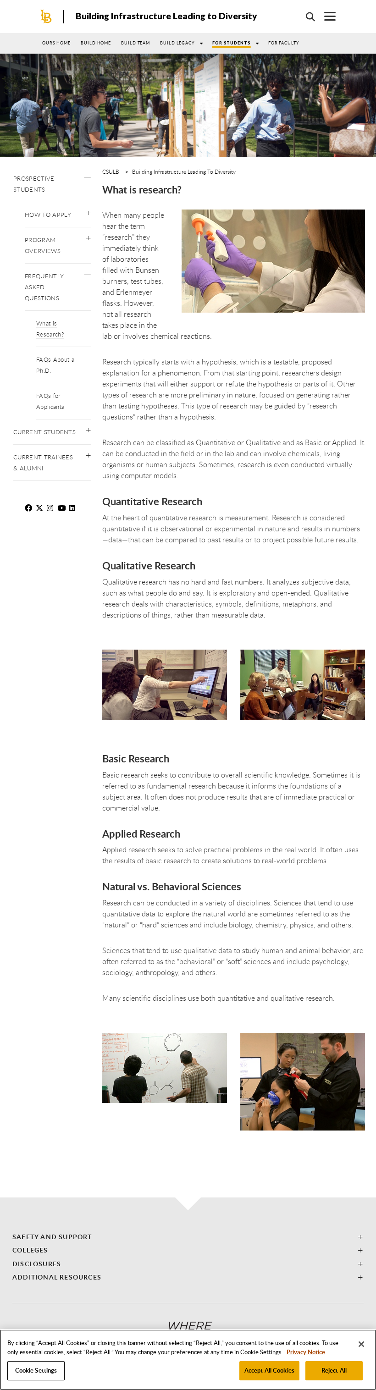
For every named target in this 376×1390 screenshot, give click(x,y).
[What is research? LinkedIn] (73, 507)
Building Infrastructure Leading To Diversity (184, 171)
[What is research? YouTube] (62, 507)
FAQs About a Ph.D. (55, 365)
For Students (231, 42)
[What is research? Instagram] (51, 507)
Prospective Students (34, 183)
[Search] (306, 16)
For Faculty (283, 43)
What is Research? (50, 328)
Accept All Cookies (269, 1370)
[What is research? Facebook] (29, 507)
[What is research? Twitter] (40, 507)
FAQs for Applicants (50, 401)
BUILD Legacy (177, 43)
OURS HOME (56, 43)
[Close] (361, 1344)
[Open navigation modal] (325, 16)
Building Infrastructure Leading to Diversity (166, 16)
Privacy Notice (306, 1352)
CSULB (110, 171)
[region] (188, 1359)
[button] (87, 175)
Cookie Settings (36, 1370)
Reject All (334, 1370)
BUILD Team (135, 43)
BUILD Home (96, 43)
